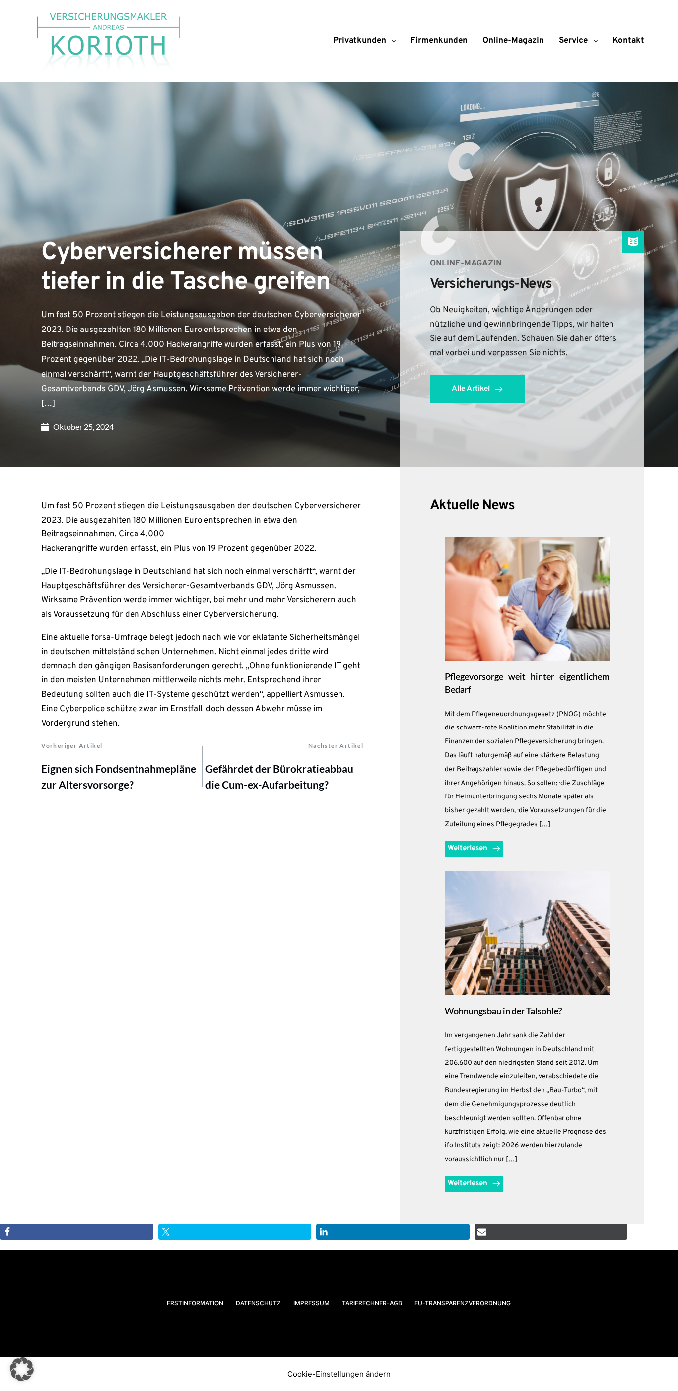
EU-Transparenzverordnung (462, 1303)
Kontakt (628, 40)
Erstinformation (195, 1303)
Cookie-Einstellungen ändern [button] (339, 1374)
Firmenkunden (439, 40)
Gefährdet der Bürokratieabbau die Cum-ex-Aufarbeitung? (279, 776)
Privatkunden (359, 40)
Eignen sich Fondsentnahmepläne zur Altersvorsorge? (118, 776)
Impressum (311, 1303)
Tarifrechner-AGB (372, 1303)
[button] (22, 1369)
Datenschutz (258, 1303)
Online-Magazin (513, 40)
